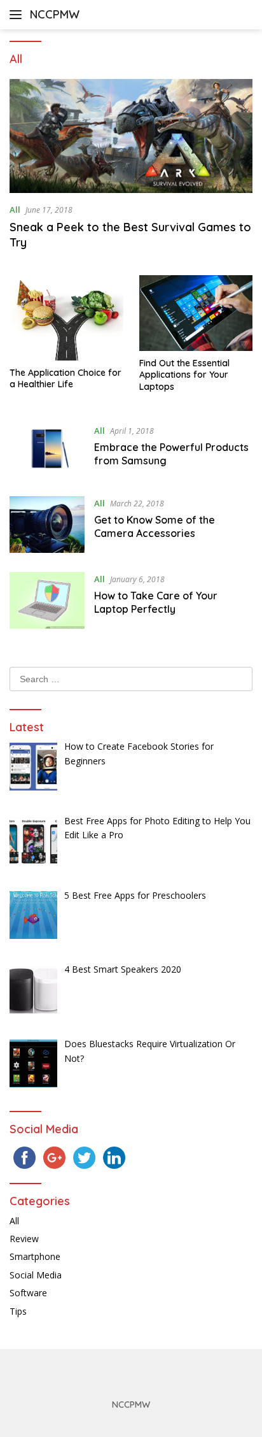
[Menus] (18, 14)
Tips (18, 1311)
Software (28, 1293)
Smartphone (35, 1256)
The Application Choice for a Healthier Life (65, 378)
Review (24, 1239)
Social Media (36, 1275)
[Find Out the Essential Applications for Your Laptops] (196, 313)
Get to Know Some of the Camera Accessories (154, 526)
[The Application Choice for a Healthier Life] (66, 318)
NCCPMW (54, 14)
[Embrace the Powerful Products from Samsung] (47, 450)
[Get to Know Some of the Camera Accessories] (47, 524)
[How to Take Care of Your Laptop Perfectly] (47, 600)
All (15, 209)
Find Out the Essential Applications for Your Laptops (184, 374)
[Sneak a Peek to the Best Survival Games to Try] (131, 136)
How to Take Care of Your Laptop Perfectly (155, 602)
